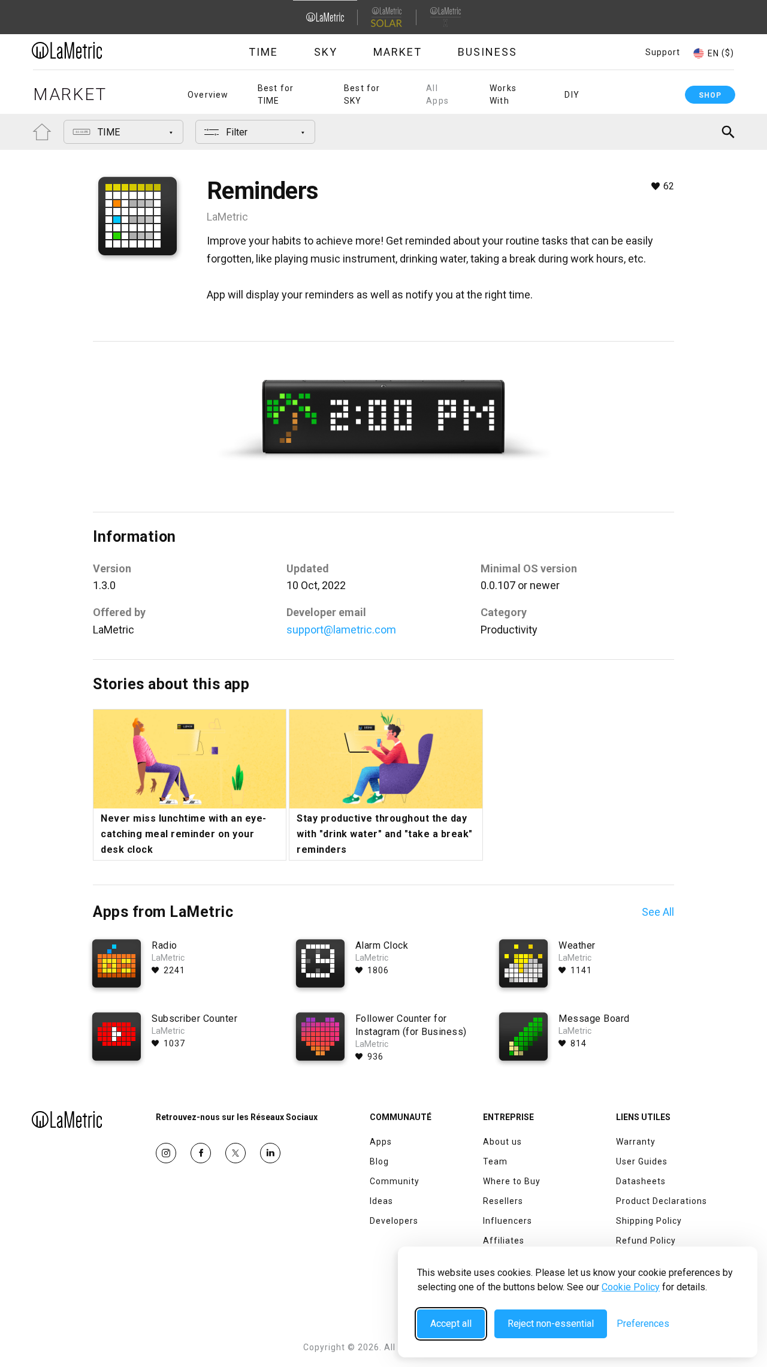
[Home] (100, 50)
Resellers (503, 1201)
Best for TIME (276, 94)
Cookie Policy (631, 1287)
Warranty (636, 1141)
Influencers (507, 1221)
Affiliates (503, 1240)
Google (270, 1153)
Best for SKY (362, 94)
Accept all (451, 1323)
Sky (325, 52)
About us (502, 1141)
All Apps (437, 94)
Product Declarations (661, 1201)
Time (263, 52)
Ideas (381, 1201)
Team (495, 1161)
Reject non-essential (551, 1323)
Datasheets (641, 1181)
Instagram (166, 1153)
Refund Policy (646, 1240)
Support (662, 52)
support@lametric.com (341, 629)
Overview (208, 94)
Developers (394, 1221)
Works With (503, 94)
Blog (379, 1161)
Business (487, 52)
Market (397, 52)
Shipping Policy (649, 1221)
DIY (571, 94)
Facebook (201, 1153)
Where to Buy (511, 1181)
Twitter (235, 1153)
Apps (381, 1141)
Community (394, 1181)
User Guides (642, 1161)
